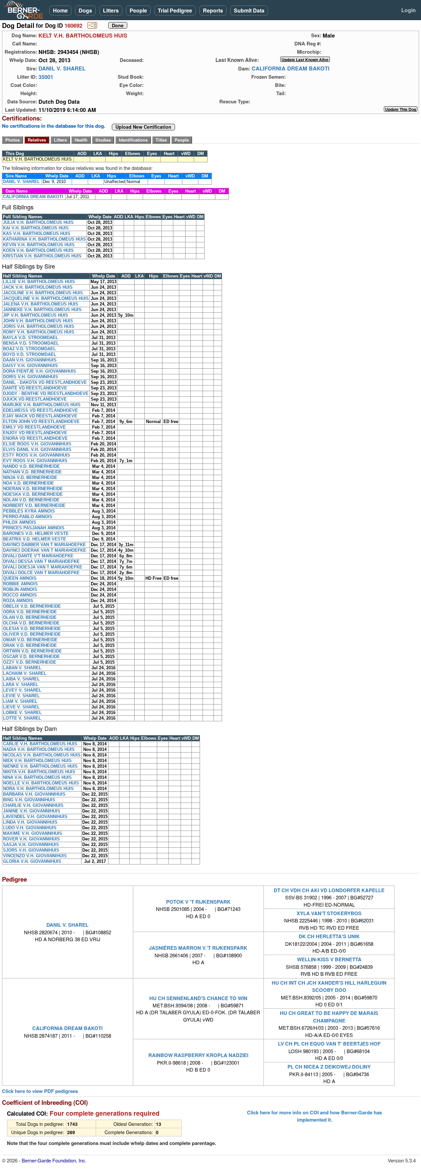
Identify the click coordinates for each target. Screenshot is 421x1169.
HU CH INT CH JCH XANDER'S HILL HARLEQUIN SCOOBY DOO (329, 986)
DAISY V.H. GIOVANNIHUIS (30, 365)
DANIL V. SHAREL (62, 68)
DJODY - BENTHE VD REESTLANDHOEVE (45, 393)
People (138, 10)
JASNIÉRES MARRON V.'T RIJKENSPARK (198, 947)
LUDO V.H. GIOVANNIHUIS (30, 827)
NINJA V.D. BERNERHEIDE (30, 477)
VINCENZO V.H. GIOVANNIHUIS (35, 855)
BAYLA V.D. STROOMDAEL (30, 337)
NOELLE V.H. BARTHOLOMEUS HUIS (41, 783)
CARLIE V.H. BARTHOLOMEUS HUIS (40, 743)
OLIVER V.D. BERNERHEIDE (32, 634)
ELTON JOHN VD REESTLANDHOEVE (41, 421)
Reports (213, 10)
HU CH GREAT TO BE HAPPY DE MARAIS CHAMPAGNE (329, 1016)
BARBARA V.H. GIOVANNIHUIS (34, 794)
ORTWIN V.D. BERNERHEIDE (32, 651)
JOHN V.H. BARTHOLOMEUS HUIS (38, 320)
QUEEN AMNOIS (20, 578)
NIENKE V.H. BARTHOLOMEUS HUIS (40, 766)
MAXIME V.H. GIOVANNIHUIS (32, 833)
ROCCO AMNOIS (20, 595)
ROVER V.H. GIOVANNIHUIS (31, 839)
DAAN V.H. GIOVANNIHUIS (30, 360)
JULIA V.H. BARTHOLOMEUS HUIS (38, 222)
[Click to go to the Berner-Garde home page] (24, 9)
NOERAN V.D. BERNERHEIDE (33, 488)
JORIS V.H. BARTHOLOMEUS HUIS (38, 326)
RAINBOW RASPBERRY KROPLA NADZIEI (198, 1055)
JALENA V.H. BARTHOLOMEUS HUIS (40, 304)
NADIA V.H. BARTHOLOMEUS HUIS (39, 749)
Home (60, 10)
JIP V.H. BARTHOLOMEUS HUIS (35, 315)
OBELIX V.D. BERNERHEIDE (32, 606)
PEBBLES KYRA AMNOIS (29, 511)
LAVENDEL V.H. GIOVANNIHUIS (35, 816)
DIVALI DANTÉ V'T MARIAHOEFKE (38, 555)
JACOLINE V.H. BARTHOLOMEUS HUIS (43, 292)
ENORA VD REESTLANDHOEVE (35, 438)
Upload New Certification (143, 127)
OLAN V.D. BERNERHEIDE (30, 617)
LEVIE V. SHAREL (21, 695)
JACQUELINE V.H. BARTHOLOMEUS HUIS (46, 298)
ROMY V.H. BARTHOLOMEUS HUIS (38, 332)
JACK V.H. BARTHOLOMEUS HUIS (38, 287)
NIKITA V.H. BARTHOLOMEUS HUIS (39, 771)
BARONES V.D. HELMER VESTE (36, 533)
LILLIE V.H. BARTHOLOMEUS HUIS (39, 281)
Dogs (85, 10)
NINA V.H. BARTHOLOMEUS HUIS (37, 777)
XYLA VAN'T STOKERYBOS (329, 913)
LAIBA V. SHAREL (21, 679)
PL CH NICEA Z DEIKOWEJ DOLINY (329, 1066)
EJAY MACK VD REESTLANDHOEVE (40, 415)
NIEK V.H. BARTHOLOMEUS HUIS (37, 760)
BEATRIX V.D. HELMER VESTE (34, 539)
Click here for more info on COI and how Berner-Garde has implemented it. (314, 1116)
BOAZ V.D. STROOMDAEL (29, 348)
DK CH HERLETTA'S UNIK (329, 936)
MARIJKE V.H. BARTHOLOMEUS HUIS (42, 404)
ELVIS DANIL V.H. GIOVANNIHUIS (37, 449)
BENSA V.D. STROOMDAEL (31, 343)
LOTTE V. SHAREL (22, 718)
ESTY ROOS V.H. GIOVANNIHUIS (36, 455)
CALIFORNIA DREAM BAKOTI (291, 68)
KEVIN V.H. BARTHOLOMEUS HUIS (39, 244)
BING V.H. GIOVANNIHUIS (29, 799)
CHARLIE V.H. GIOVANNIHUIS (33, 805)
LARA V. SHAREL (20, 684)
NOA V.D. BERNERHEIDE (28, 483)
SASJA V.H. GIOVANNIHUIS (31, 844)
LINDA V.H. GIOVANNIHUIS (30, 822)
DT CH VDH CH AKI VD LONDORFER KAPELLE (329, 890)
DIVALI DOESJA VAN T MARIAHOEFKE (42, 567)
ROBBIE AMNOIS (20, 583)
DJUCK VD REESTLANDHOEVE (35, 399)
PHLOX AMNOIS (19, 522)
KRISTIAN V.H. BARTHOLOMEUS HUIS (42, 255)
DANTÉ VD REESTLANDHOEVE (35, 387)
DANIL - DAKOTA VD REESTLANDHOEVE (45, 382)
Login (408, 10)
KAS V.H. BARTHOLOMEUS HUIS (36, 233)
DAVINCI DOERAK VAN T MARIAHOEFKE (44, 550)
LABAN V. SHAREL (22, 667)
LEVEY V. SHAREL (22, 690)
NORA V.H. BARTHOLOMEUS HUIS (38, 788)
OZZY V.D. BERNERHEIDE (29, 662)
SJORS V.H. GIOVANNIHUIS (31, 850)
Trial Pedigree (175, 10)
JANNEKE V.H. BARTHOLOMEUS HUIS (42, 309)
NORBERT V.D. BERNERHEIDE (34, 505)
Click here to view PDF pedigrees (40, 1091)
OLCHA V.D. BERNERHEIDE (31, 623)
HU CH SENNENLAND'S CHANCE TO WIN (198, 998)
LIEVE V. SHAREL (21, 706)
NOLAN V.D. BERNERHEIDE (31, 499)
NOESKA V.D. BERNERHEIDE (33, 494)
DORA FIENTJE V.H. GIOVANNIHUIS (39, 371)
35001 (45, 77)
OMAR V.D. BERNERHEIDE (30, 639)
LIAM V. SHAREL (20, 701)
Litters (111, 10)
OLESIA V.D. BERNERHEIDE (32, 628)
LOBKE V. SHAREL (22, 712)
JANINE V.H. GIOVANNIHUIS (31, 811)
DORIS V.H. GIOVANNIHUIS (30, 376)
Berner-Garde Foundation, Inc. (54, 1160)
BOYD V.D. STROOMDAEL (29, 354)
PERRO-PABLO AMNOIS (27, 516)
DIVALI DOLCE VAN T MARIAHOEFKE (41, 572)
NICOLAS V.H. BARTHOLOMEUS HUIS (42, 755)
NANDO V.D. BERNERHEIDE (31, 466)
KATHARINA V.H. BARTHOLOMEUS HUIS (44, 239)
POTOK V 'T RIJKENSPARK (198, 901)
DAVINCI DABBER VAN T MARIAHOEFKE (44, 544)
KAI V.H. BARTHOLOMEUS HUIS (36, 228)
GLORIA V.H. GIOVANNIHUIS (32, 861)
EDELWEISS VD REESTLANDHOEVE (40, 410)
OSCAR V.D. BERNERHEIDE (31, 656)
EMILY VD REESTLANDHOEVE (34, 427)
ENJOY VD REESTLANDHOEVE (35, 432)
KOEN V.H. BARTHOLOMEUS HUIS (38, 250)
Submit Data (249, 10)
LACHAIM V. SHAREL (24, 673)
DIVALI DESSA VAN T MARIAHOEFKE (41, 561)
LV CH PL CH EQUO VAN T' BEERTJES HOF (329, 1043)
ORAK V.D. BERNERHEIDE (30, 645)
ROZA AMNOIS (18, 600)
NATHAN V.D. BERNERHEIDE (32, 471)
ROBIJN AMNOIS (20, 589)
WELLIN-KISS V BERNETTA (329, 959)
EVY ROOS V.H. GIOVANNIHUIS (35, 460)
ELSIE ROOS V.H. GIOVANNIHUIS (37, 443)
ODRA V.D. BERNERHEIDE (30, 611)
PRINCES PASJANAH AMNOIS (33, 527)
